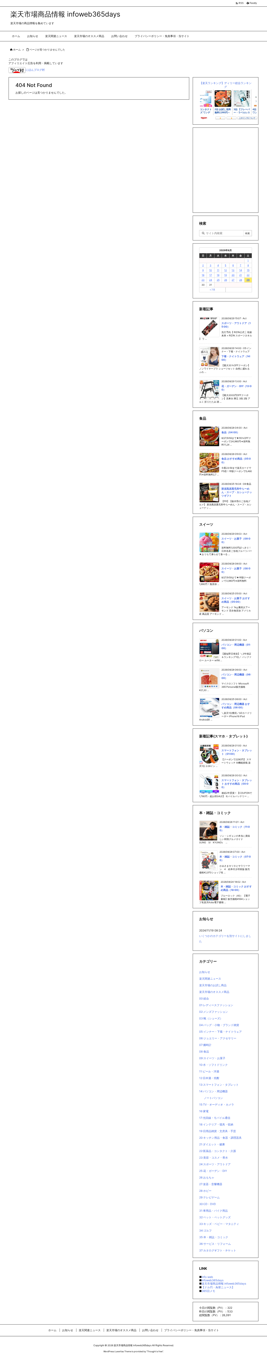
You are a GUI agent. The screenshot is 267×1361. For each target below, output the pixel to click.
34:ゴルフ (205, 1230)
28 (240, 279)
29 (248, 279)
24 (210, 279)
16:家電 (204, 1111)
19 (225, 275)
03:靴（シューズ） (211, 1018)
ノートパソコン (213, 1098)
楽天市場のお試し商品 (213, 985)
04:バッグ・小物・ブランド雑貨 (219, 1025)
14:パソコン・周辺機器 (213, 1091)
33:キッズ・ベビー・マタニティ (219, 1223)
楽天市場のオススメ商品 (214, 991)
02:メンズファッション (213, 1011)
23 (203, 279)
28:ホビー (205, 1190)
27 (233, 279)
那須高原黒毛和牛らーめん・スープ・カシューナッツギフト (236, 492)
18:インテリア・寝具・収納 (216, 1124)
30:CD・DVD (207, 1204)
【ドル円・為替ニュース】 (218, 1287)
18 (218, 275)
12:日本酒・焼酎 (209, 1078)
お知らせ (204, 972)
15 (248, 270)
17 (210, 275)
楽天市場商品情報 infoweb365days (224, 1283)
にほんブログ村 (35, 69)
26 (225, 279)
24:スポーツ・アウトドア (215, 1164)
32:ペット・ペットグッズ (215, 1217)
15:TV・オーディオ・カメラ (216, 1104)
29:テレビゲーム (209, 1197)
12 (225, 270)
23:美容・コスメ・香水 (213, 1157)
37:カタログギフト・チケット (217, 1250)
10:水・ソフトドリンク (213, 1064)
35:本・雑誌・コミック (213, 1237)
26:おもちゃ (206, 1177)
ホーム (17, 49)
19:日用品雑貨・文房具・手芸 (217, 1131)
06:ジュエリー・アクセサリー (217, 1038)
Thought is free (154, 1351)
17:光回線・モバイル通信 (214, 1117)
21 (240, 275)
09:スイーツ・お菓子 (212, 1058)
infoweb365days (212, 1280)
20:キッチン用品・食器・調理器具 (220, 1137)
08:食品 (204, 1051)
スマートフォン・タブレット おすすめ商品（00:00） (236, 784)
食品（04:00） (230, 432)
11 (218, 270)
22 (248, 275)
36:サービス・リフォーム (215, 1243)
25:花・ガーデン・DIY (213, 1170)
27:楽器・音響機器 (210, 1184)
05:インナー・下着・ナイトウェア (220, 1031)
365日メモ (208, 1291)
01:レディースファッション (216, 1005)
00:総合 (204, 998)
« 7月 (212, 289)
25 (218, 279)
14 (240, 270)
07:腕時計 (205, 1044)
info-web (207, 1277)
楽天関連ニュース (210, 978)
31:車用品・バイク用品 (213, 1210)
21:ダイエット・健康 (212, 1144)
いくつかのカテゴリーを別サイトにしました (225, 938)
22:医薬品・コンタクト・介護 (217, 1151)
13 (233, 270)
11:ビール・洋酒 (209, 1071)
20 (233, 275)
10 (210, 270)
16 (203, 275)
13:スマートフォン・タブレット (219, 1084)
